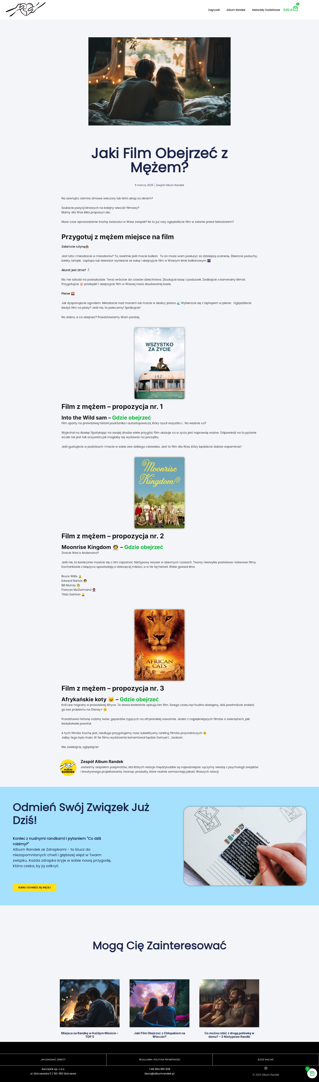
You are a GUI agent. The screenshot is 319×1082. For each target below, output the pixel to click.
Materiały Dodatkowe (266, 10)
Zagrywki (214, 10)
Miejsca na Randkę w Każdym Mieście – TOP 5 (89, 1035)
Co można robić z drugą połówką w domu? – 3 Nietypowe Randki (229, 1035)
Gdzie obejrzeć (131, 417)
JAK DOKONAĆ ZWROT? (53, 1059)
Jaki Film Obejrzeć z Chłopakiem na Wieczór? (159, 1035)
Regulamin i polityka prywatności (159, 1059)
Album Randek (235, 10)
